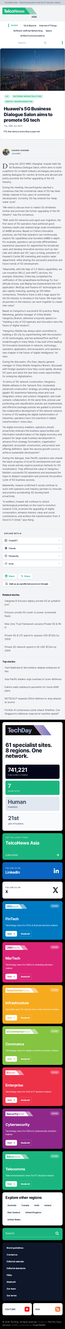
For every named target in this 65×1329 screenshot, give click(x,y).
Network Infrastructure (27, 96)
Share (11, 576)
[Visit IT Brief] (22, 1072)
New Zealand (13, 1212)
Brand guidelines (15, 1248)
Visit (9, 933)
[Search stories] (57, 1233)
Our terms (12, 1295)
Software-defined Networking (28, 30)
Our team (11, 1288)
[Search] (45, 42)
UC (7, 96)
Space (49, 30)
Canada (25, 1205)
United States (13, 1219)
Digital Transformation (19, 101)
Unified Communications (32, 35)
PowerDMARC (39, 1325)
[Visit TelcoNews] (22, 1156)
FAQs (9, 1275)
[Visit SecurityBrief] (22, 1114)
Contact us (12, 1254)
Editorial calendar (15, 1261)
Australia (11, 1205)
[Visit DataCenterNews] (22, 990)
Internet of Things (48, 25)
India (36, 1205)
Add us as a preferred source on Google (28, 584)
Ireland (47, 1205)
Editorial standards (16, 1268)
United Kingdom (33, 1212)
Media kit (25, 933)
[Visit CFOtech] (22, 906)
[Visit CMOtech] (22, 947)
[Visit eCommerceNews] (22, 1031)
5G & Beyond (30, 25)
